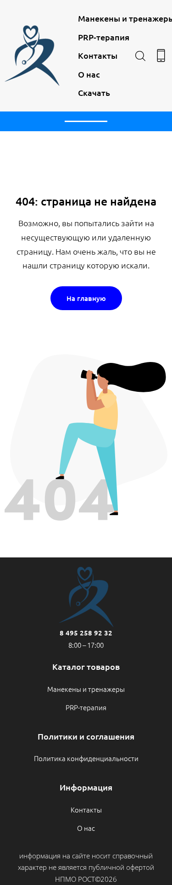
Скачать (94, 92)
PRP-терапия (103, 37)
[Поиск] (140, 55)
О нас (89, 74)
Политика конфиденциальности (86, 758)
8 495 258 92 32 (86, 632)
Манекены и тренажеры (86, 689)
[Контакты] (161, 55)
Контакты (97, 55)
